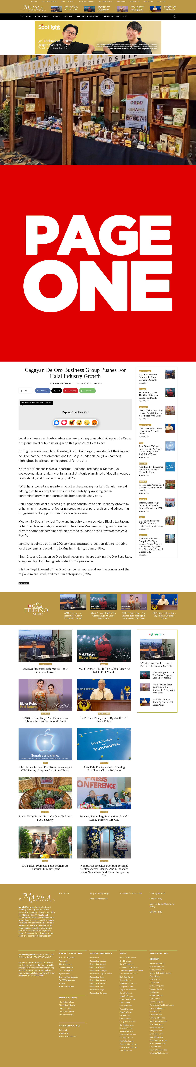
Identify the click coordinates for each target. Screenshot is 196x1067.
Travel (141, 517)
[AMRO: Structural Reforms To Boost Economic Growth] (56, 9)
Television (143, 407)
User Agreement (157, 893)
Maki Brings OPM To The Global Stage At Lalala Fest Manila (104, 9)
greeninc (142, 481)
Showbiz (142, 389)
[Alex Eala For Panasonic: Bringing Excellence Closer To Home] (170, 466)
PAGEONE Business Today (62, 383)
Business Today (24, 583)
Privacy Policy (156, 899)
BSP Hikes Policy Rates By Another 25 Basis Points (170, 8)
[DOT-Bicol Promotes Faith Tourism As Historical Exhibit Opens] (170, 520)
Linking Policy (156, 912)
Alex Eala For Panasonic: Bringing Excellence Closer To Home (151, 469)
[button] (174, 16)
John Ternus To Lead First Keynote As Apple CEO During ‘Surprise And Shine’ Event (150, 450)
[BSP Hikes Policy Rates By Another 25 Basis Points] (155, 9)
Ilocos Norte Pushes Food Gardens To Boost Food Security (151, 487)
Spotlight (143, 463)
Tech (141, 443)
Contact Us (64, 893)
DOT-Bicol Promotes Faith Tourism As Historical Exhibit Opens (151, 523)
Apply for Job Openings (99, 893)
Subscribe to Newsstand (131, 893)
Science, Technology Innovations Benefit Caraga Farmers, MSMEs (151, 505)
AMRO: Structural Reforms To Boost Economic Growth (71, 8)
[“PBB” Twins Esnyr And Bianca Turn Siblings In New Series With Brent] (122, 9)
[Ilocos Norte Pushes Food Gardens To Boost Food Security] (170, 484)
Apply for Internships (98, 899)
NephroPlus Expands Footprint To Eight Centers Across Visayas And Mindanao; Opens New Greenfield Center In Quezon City (151, 545)
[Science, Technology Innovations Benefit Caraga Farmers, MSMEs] (170, 502)
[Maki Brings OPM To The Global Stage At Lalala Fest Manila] (89, 9)
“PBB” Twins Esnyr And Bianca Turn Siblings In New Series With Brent (137, 9)
